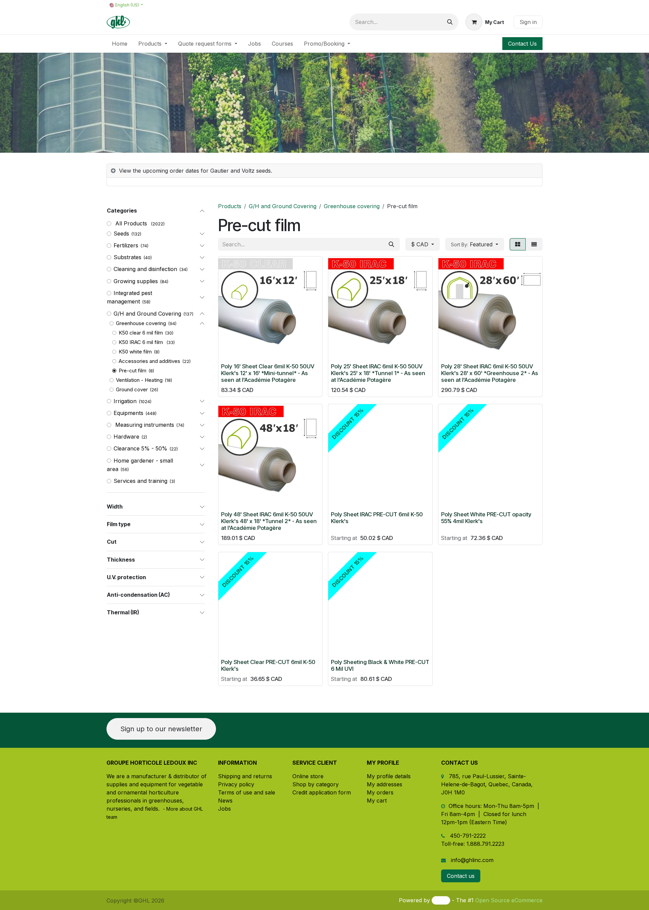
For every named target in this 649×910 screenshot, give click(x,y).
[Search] (449, 22)
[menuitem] (119, 43)
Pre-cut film (132, 370)
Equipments (128, 413)
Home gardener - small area (140, 465)
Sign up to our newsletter (161, 729)
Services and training (140, 480)
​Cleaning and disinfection (145, 269)
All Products (131, 223)
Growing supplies (136, 281)
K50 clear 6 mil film (141, 332)
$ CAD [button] (420, 244)
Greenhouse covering (141, 323)
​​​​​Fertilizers (126, 245)
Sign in (528, 22)
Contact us (461, 875)
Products (229, 206)
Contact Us (522, 43)
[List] (534, 244)
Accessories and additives (149, 361)
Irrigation (125, 401)
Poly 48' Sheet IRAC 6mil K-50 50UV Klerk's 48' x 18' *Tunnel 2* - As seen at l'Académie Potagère (269, 521)
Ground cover (132, 389)
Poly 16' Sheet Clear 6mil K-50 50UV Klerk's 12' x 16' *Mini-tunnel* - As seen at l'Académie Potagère (267, 373)
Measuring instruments (144, 424)
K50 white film (135, 351)
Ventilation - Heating (139, 380)
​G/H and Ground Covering (147, 313)
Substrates (127, 257)
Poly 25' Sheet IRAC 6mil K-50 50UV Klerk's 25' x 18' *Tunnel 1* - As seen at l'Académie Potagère (378, 373)
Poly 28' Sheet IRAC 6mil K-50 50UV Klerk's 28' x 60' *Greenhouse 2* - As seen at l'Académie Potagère (489, 373)
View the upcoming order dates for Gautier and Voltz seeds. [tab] (195, 170)
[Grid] (517, 244)
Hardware (126, 436)
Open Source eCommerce (509, 900)
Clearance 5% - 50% (140, 448)
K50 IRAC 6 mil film (141, 342)
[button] (474, 244)
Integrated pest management (129, 297)
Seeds (121, 233)
